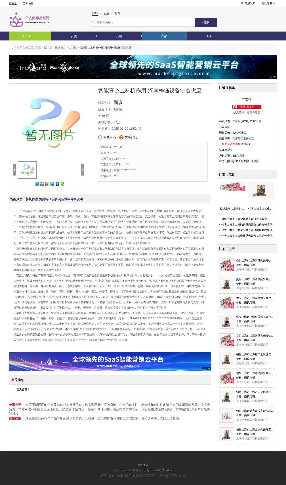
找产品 (48, 47)
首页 (74, 36)
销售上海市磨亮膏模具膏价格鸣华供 (257, 410)
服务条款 (143, 464)
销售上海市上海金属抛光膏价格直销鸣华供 (246, 235)
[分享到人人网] (57, 184)
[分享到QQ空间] (42, 184)
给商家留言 (254, 112)
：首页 (37, 47)
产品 (164, 36)
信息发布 (250, 3)
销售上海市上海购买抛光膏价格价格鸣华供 (246, 224)
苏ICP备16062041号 (159, 470)
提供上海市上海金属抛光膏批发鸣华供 (244, 218)
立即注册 (28, 3)
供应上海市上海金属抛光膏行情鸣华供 (259, 316)
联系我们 (131, 137)
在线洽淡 (109, 137)
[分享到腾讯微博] (52, 184)
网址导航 (266, 3)
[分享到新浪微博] (47, 184)
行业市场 (25, 36)
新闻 (209, 36)
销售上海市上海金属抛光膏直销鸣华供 (259, 429)
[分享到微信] (63, 184)
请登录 (13, 3)
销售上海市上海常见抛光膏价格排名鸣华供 (246, 230)
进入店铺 (238, 112)
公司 (119, 36)
